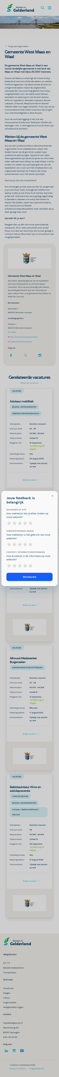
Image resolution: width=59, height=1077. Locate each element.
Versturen (29, 577)
